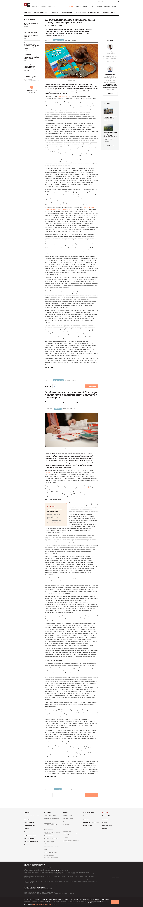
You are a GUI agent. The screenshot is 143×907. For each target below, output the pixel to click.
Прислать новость (91, 386)
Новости (71, 6)
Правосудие (54, 12)
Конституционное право (70, 40)
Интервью (91, 6)
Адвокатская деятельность (41, 12)
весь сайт (114, 6)
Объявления (107, 6)
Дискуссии (78, 6)
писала (53, 486)
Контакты (67, 2)
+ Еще (113, 12)
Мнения (85, 6)
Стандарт (47, 472)
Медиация (106, 12)
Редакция (74, 2)
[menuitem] (27, 12)
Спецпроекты (99, 6)
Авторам (61, 2)
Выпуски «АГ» (53, 2)
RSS (105, 1)
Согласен (114, 901)
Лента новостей (29, 19)
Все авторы (91, 2)
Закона (96, 892)
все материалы (110, 145)
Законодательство (66, 12)
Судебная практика (80, 12)
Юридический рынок (94, 12)
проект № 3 (87, 488)
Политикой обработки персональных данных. (44, 904)
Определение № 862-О (63, 96)
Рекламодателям (83, 2)
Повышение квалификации (68, 408)
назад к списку (53, 373)
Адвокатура (27, 12)
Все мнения (110, 93)
